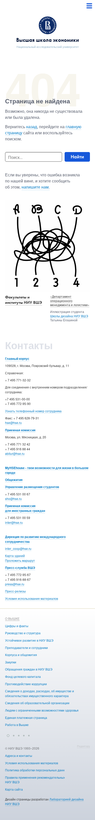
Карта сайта (14, 789)
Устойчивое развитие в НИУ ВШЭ (29, 640)
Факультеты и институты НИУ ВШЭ (23, 299)
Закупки (10, 662)
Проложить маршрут (20, 560)
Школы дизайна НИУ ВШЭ (69, 316)
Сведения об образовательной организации (37, 703)
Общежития (14, 479)
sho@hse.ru (13, 498)
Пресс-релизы (15, 591)
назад (31, 126)
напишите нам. (36, 187)
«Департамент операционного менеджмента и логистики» (69, 300)
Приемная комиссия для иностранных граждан (25, 508)
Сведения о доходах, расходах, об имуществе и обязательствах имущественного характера (39, 693)
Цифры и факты (16, 626)
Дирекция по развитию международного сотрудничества (35, 539)
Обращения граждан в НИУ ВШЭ (28, 669)
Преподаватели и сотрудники (26, 647)
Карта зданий (15, 555)
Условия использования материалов (31, 598)
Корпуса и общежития (21, 655)
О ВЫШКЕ (12, 618)
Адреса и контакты (18, 755)
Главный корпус (17, 358)
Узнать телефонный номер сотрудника (33, 411)
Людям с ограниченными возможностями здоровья (42, 710)
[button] (8, 734)
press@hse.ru (14, 584)
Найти (77, 157)
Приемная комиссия (20, 430)
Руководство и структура (23, 633)
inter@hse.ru (14, 522)
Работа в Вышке (17, 724)
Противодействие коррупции (26, 684)
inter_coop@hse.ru (18, 548)
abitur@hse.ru (15, 453)
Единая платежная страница (26, 717)
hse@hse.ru (13, 422)
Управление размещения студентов (32, 486)
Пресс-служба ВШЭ (20, 567)
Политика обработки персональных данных (36, 770)
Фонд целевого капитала (23, 676)
